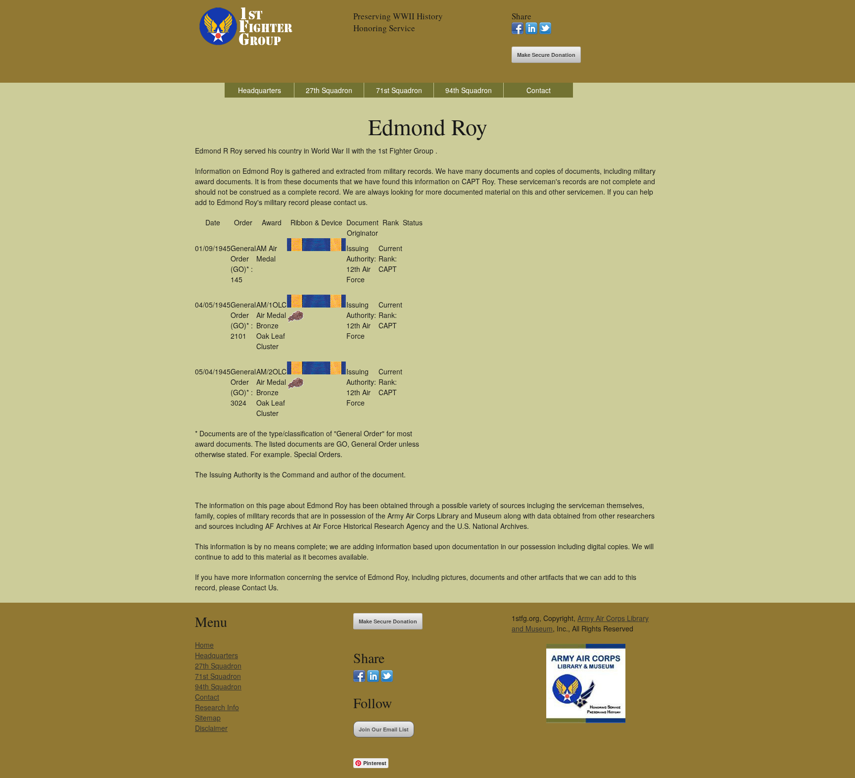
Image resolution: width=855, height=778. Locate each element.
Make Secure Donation (546, 54)
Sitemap (208, 718)
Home (204, 645)
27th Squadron (329, 90)
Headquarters (259, 90)
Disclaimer (211, 728)
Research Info (217, 707)
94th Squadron (468, 90)
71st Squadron (399, 90)
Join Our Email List (384, 729)
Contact (538, 90)
